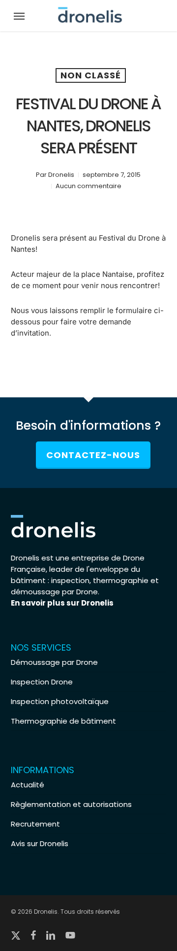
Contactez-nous (93, 455)
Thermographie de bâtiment (63, 721)
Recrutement (35, 824)
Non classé (90, 75)
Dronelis (61, 174)
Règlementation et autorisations (71, 804)
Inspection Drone (42, 682)
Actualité (27, 785)
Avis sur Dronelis (39, 843)
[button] (19, 16)
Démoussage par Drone (54, 662)
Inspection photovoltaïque (60, 701)
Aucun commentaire (88, 186)
